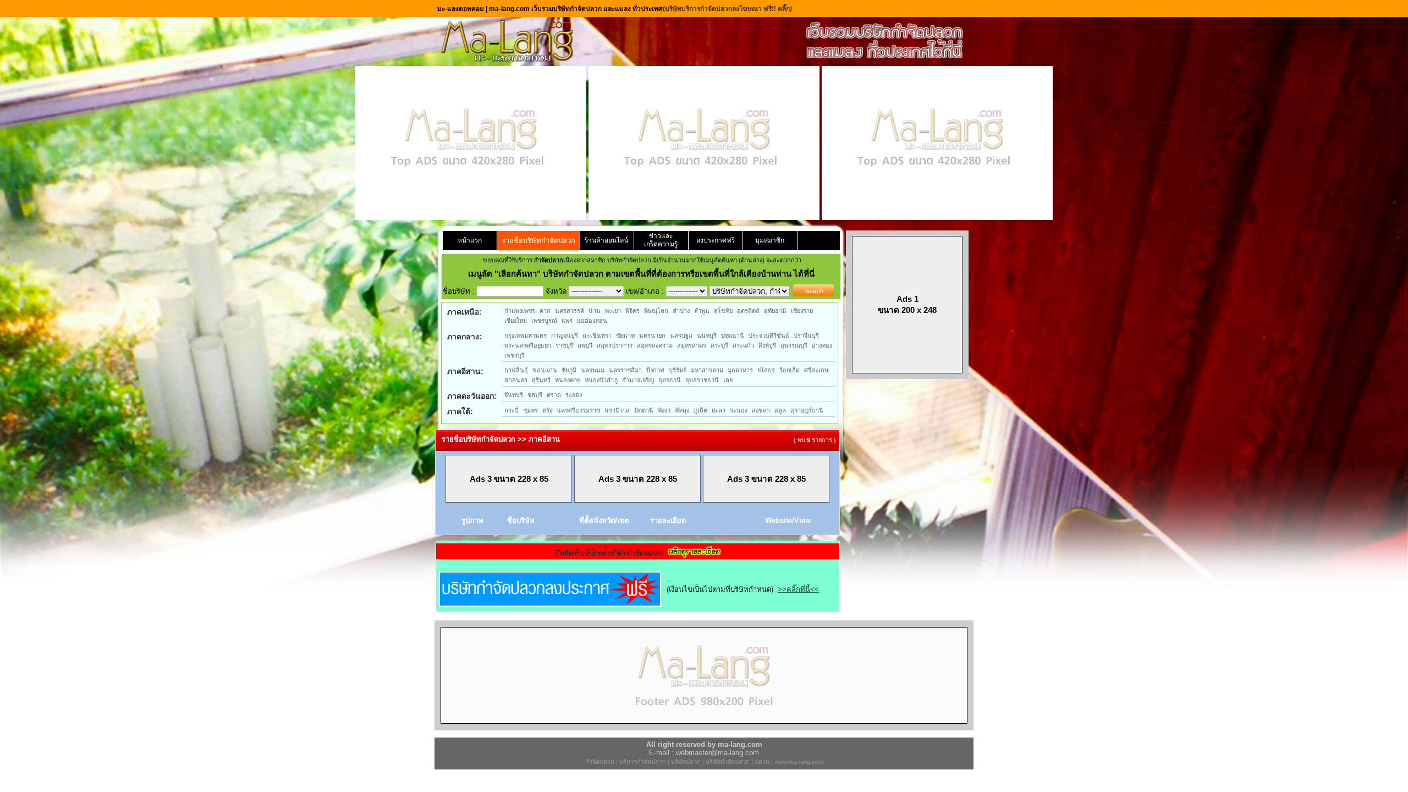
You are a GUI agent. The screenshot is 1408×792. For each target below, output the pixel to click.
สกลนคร (515, 380)
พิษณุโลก (656, 310)
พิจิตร (632, 310)
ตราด (554, 395)
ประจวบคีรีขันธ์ (769, 335)
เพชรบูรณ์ (544, 320)
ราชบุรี (564, 345)
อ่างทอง (822, 345)
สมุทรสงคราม (655, 345)
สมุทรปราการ (614, 345)
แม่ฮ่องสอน (592, 320)
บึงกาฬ (655, 370)
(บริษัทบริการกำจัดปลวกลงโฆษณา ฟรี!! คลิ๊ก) (727, 9)
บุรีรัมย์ (677, 370)
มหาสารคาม (707, 370)
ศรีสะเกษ (816, 370)
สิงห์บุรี (767, 345)
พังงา (664, 410)
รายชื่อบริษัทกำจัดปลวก (538, 241)
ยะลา (718, 410)
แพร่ (567, 320)
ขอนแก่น (544, 370)
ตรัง (547, 410)
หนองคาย (567, 380)
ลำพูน (702, 310)
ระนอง (738, 410)
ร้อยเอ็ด (789, 370)
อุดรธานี (669, 380)
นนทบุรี (707, 335)
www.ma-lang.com (798, 761)
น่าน (594, 310)
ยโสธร (766, 370)
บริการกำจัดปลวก (642, 761)
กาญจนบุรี (564, 335)
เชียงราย (802, 310)
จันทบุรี (513, 395)
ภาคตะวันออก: (472, 396)
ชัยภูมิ (569, 370)
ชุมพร (530, 410)
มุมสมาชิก (769, 240)
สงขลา (761, 410)
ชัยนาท (625, 335)
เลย (728, 380)
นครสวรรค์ (569, 310)
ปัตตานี (643, 410)
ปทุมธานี (732, 335)
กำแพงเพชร (519, 310)
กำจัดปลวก (599, 761)
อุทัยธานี (775, 310)
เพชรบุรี (514, 355)
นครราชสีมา (625, 370)
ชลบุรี (534, 395)
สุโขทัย (723, 310)
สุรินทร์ (541, 380)
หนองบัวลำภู (601, 380)
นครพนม (592, 370)
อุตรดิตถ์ (748, 310)
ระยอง (573, 395)
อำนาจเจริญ (638, 380)
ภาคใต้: (460, 411)
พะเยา (613, 310)
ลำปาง (681, 310)
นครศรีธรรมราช (578, 410)
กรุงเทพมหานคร (525, 335)
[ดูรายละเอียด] (638, 556)
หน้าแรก (470, 240)
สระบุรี (719, 345)
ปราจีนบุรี (806, 335)
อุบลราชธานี (702, 380)
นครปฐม (681, 335)
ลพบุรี (585, 345)
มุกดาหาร (740, 370)
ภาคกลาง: (464, 336)
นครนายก (652, 335)
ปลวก (762, 761)
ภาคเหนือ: (464, 311)
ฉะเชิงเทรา (597, 335)
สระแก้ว (743, 345)
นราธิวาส (617, 410)
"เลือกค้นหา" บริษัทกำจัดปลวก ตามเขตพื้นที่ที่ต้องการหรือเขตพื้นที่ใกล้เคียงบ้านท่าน (644, 273)
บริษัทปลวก (686, 761)
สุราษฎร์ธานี (806, 410)
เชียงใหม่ (515, 320)
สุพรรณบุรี (793, 345)
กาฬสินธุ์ (516, 370)
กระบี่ (511, 410)
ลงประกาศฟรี (715, 240)
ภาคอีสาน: (465, 371)
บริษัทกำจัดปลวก (728, 761)
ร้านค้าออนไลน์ (606, 240)
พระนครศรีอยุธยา (527, 345)
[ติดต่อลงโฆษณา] (704, 728)
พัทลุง (682, 410)
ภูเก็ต (700, 410)
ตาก (545, 310)
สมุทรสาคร (691, 345)
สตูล (780, 410)
